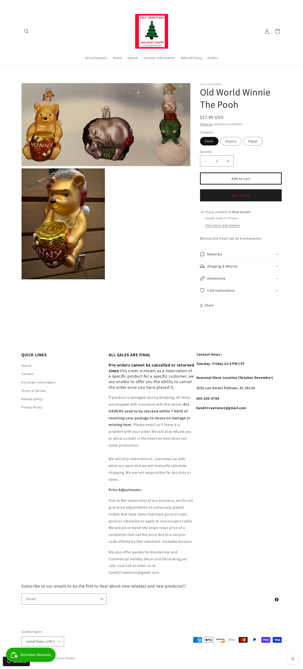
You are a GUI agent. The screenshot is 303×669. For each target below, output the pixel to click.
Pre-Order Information (38, 382)
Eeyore (231, 141)
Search (26, 365)
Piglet (253, 141)
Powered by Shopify (63, 658)
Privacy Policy (31, 407)
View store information (222, 225)
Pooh (209, 141)
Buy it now (241, 195)
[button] (26, 31)
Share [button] (209, 305)
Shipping (206, 124)
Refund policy (31, 399)
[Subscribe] (101, 599)
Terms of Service (33, 391)
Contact (27, 374)
